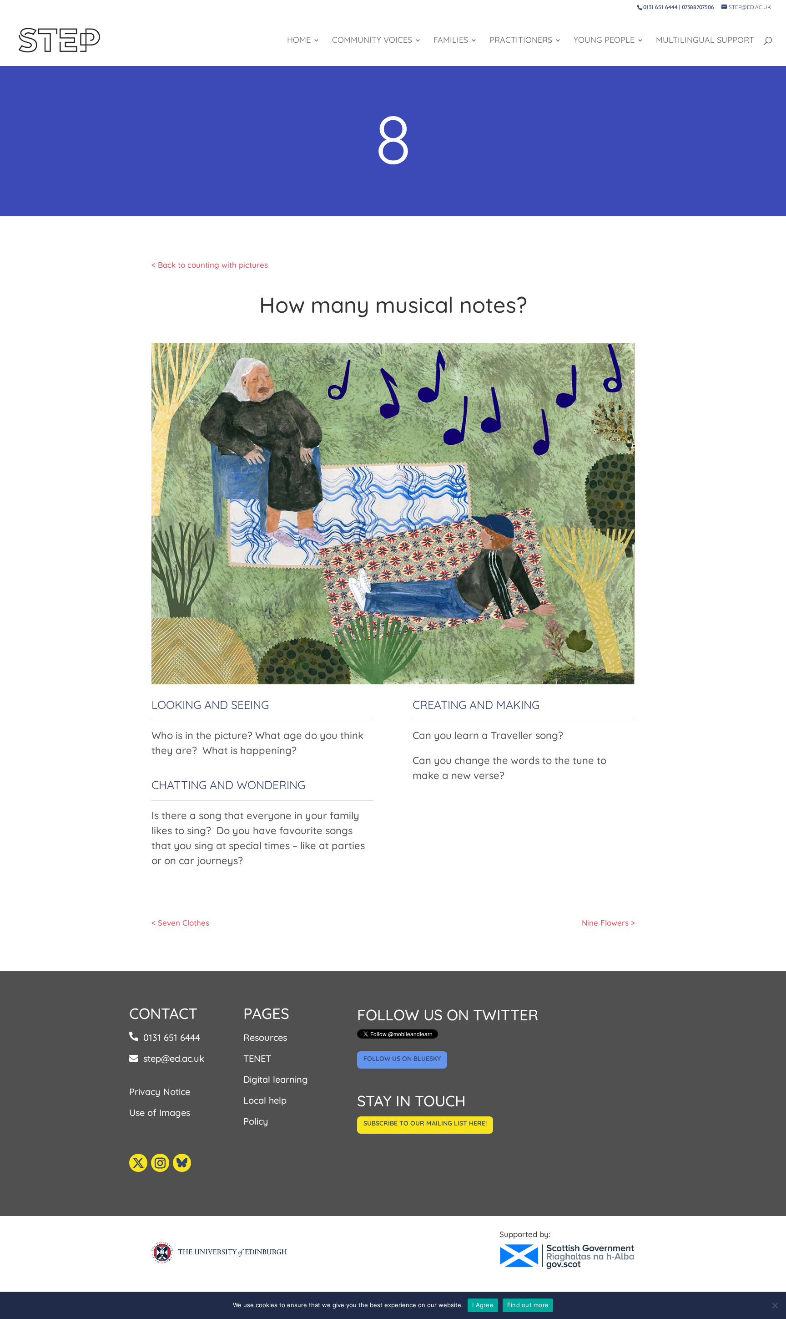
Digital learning (275, 1079)
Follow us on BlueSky (402, 1058)
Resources (265, 1037)
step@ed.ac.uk (173, 1058)
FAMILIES (450, 41)
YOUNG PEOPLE (604, 41)
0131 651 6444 (171, 1037)
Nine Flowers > (608, 922)
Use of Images (159, 1112)
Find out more (528, 1305)
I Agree (483, 1305)
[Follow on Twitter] (138, 1163)
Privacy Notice (159, 1091)
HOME (299, 41)
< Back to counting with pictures (209, 265)
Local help (265, 1100)
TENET (257, 1058)
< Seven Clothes (180, 922)
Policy (255, 1121)
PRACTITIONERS (520, 41)
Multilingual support (705, 41)
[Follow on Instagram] (160, 1163)
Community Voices (372, 41)
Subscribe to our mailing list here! (425, 1123)
